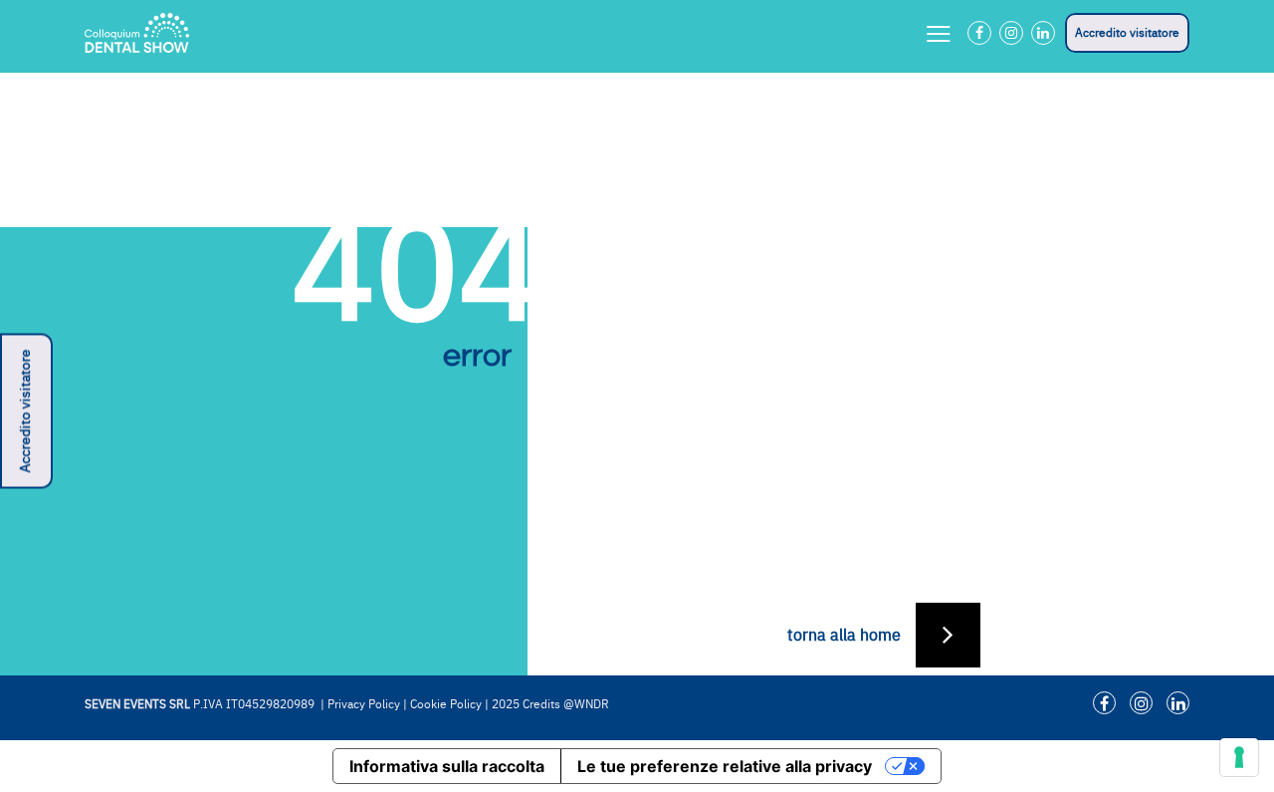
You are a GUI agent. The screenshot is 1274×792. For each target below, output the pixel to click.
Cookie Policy (446, 704)
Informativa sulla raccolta (446, 766)
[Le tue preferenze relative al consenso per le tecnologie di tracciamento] (1239, 757)
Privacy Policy (363, 704)
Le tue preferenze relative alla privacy (724, 766)
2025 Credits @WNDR (550, 704)
